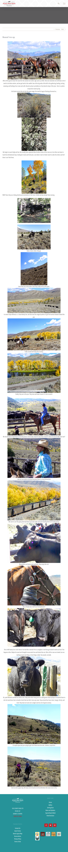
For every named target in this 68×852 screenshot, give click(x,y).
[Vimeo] (50, 825)
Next (62, 29)
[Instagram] (54, 825)
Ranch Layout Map (17, 833)
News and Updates (50, 810)
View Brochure (50, 816)
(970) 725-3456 (18, 816)
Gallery (50, 805)
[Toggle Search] (58, 3)
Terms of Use (17, 841)
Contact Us (17, 828)
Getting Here (50, 808)
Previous (57, 29)
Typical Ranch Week (50, 813)
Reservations (17, 836)
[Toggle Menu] (64, 3)
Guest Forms (17, 831)
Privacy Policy (17, 839)
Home (50, 802)
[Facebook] (46, 825)
